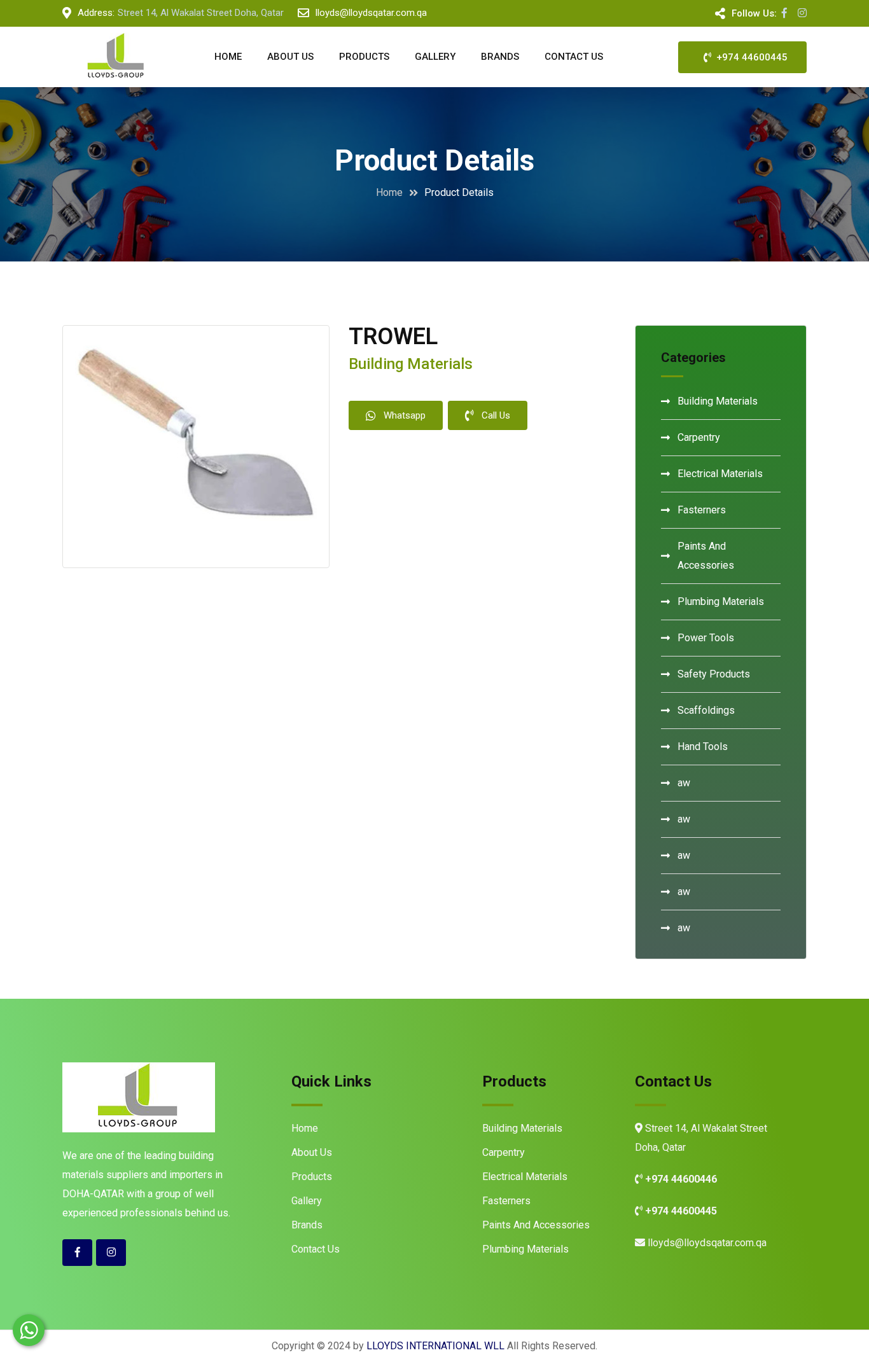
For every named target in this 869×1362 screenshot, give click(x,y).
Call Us (496, 415)
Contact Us (574, 56)
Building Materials (718, 401)
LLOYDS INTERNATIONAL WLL (435, 1346)
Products (364, 56)
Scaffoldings (706, 710)
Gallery (435, 56)
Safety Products (714, 674)
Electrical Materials (720, 474)
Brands (500, 56)
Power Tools (706, 638)
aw (684, 783)
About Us (290, 56)
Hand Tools (703, 746)
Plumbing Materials (721, 601)
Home (228, 56)
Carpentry (699, 437)
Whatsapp (405, 415)
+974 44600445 (749, 57)
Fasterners (702, 510)
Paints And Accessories (706, 555)
